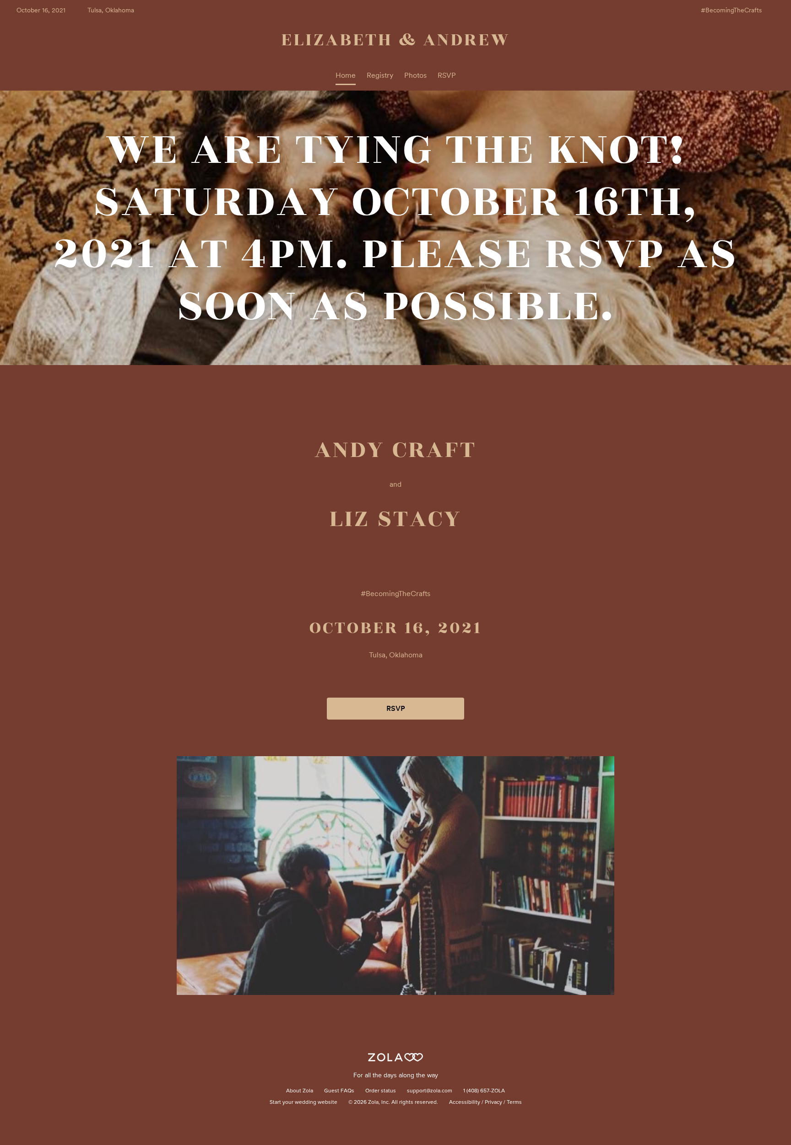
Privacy (493, 1102)
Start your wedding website (303, 1102)
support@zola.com (429, 1091)
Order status (380, 1091)
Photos (415, 75)
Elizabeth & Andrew (395, 40)
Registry (380, 75)
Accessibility (464, 1102)
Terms (514, 1102)
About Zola (299, 1091)
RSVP (447, 75)
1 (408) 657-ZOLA (484, 1091)
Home (346, 75)
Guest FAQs (339, 1091)
